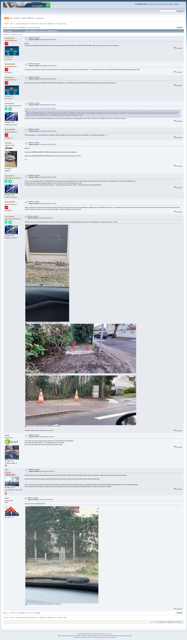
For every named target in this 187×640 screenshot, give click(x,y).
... (9, 27)
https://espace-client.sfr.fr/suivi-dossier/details (106, 45)
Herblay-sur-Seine (33, 38)
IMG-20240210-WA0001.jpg (33, 426)
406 (13, 27)
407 (15, 27)
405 (11, 27)
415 (34, 27)
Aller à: (152, 622)
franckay (8, 143)
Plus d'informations (106, 633)
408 (17, 27)
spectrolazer (9, 103)
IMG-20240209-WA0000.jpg (33, 374)
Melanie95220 (10, 64)
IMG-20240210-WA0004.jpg (33, 604)
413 (29, 27)
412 (27, 27)
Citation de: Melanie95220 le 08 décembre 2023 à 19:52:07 (40, 108)
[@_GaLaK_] (6, 494)
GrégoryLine (9, 38)
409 (20, 27)
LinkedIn (84, 636)
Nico (6, 470)
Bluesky (69, 636)
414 (32, 27)
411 (25, 27)
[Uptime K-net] (6, 465)
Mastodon (78, 636)
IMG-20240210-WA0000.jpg (33, 322)
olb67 (7, 498)
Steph (7, 435)
